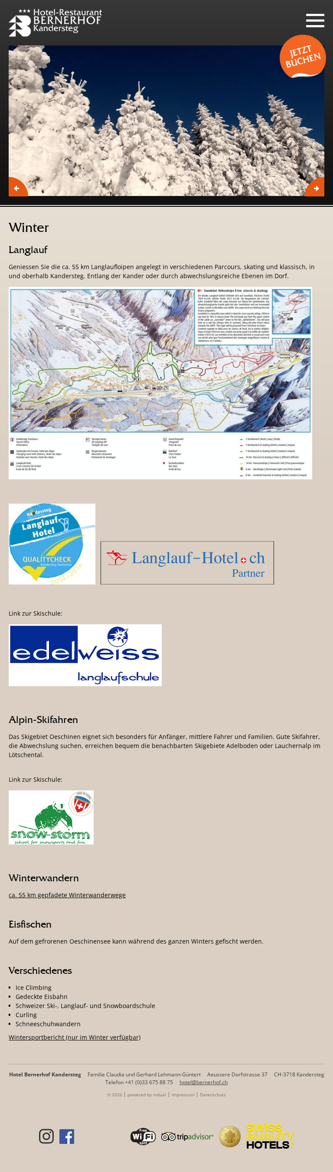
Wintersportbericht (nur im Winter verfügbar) (74, 1037)
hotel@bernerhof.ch (204, 1082)
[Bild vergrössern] (166, 120)
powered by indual (146, 1095)
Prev (18, 186)
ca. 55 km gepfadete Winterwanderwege (67, 895)
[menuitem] (147, 1094)
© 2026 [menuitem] (114, 1095)
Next (314, 186)
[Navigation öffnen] (315, 20)
